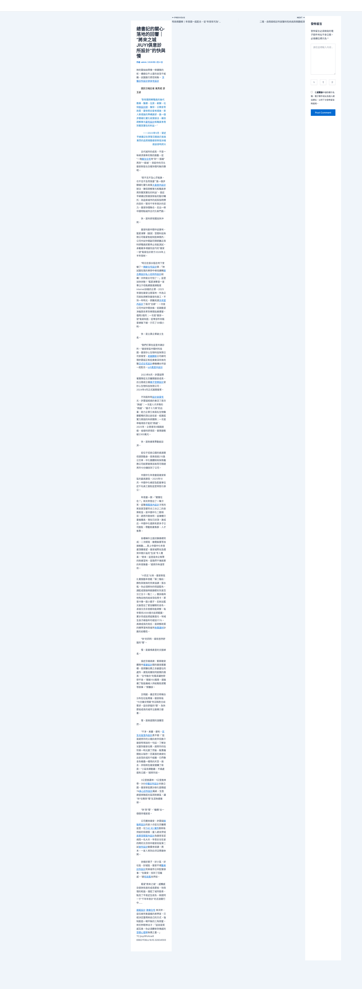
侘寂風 (147, 876)
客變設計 (147, 664)
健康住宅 (150, 910)
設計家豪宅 (158, 397)
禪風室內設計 (152, 504)
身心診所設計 (146, 791)
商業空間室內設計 (145, 835)
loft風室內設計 (155, 367)
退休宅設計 (153, 81)
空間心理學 (142, 932)
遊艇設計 (141, 910)
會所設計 (143, 846)
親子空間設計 (157, 382)
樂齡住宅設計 (150, 266)
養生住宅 (146, 159)
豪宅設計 (150, 121)
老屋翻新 (152, 356)
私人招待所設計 (153, 274)
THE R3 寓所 (152, 828)
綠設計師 (143, 107)
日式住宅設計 (145, 363)
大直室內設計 (159, 185)
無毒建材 (159, 627)
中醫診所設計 (152, 783)
